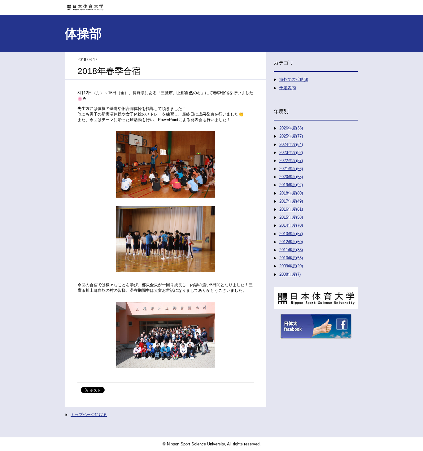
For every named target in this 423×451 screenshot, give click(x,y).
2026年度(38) (291, 128)
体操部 (83, 33)
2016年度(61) (291, 209)
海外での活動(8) (293, 79)
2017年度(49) (291, 201)
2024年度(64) (291, 144)
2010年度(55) (291, 258)
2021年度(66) (291, 168)
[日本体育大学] (211, 5)
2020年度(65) (291, 176)
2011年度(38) (291, 249)
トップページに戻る (89, 414)
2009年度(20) (291, 266)
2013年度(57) (291, 233)
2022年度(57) (291, 160)
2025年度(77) (291, 136)
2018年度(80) (291, 193)
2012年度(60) (291, 241)
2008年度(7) (290, 274)
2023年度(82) (291, 152)
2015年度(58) (291, 217)
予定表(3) (287, 87)
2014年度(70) (291, 225)
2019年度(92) (291, 184)
